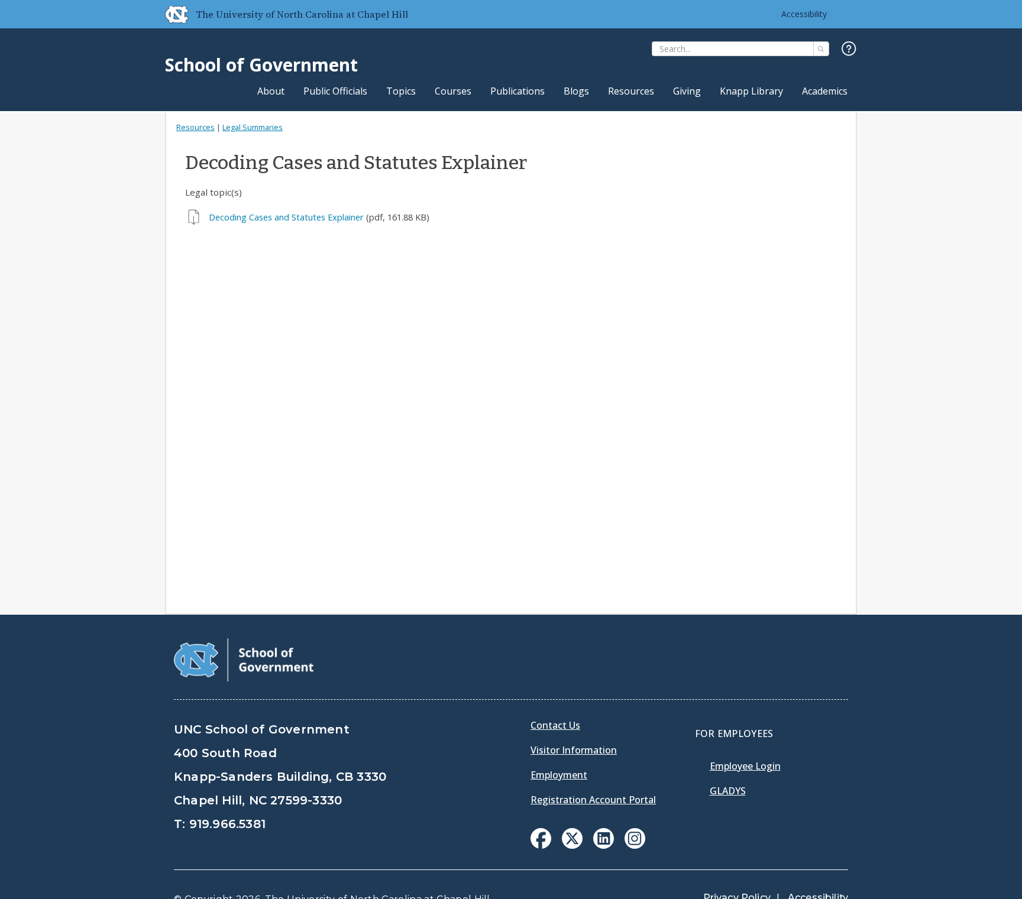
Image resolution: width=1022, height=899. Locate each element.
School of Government (261, 65)
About (270, 91)
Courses (453, 91)
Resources (631, 91)
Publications (517, 91)
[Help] (849, 49)
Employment (559, 774)
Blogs (576, 91)
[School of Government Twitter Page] (572, 845)
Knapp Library (751, 91)
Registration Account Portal (593, 799)
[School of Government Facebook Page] (541, 845)
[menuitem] (541, 838)
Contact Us (555, 725)
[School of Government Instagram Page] (635, 845)
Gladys (728, 790)
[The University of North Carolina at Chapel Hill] (172, 14)
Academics (825, 91)
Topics (401, 91)
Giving (687, 91)
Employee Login (745, 766)
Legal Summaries (252, 127)
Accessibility (804, 14)
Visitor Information (574, 750)
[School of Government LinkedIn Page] (603, 845)
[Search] (821, 48)
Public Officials (335, 91)
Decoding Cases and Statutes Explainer (286, 217)
